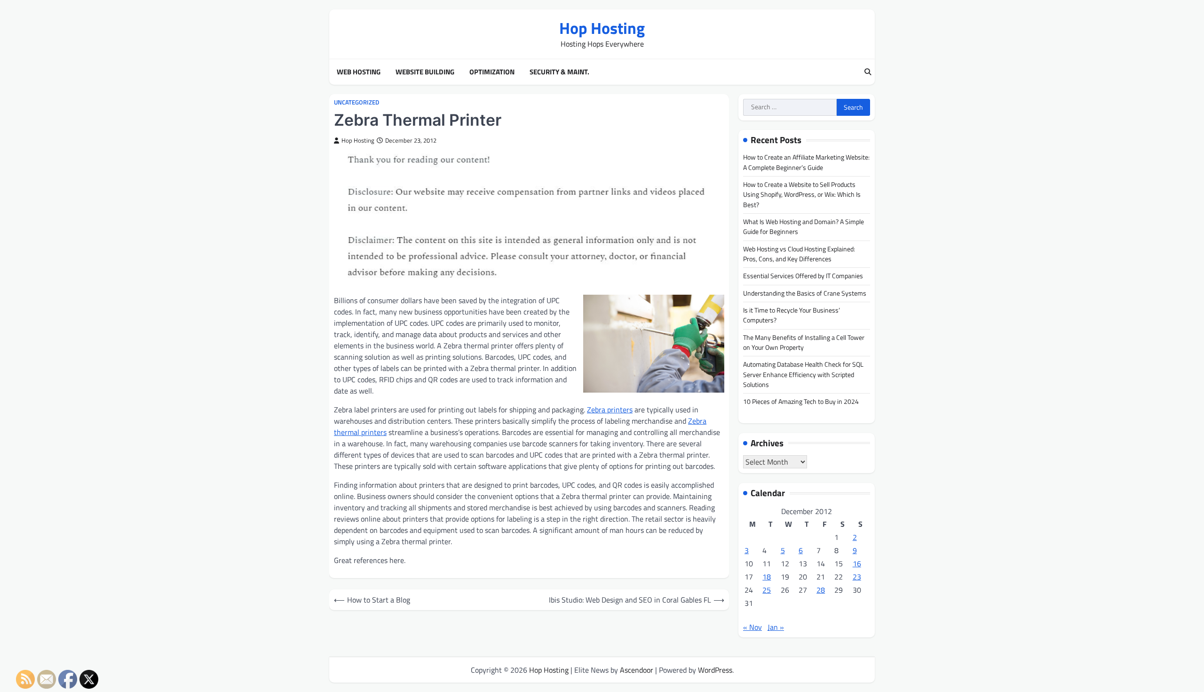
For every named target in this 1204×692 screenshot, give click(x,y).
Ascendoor (636, 670)
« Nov (752, 627)
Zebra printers (610, 409)
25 (766, 589)
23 (857, 576)
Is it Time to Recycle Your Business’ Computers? (791, 315)
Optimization (492, 72)
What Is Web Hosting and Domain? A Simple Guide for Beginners (803, 227)
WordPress (715, 670)
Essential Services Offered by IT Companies (803, 276)
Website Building (425, 72)
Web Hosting (358, 72)
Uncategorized (356, 102)
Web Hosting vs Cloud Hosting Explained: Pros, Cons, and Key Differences (799, 254)
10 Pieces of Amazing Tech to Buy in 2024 (801, 401)
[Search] (868, 72)
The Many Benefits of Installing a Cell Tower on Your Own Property (803, 342)
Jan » (776, 627)
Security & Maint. (559, 72)
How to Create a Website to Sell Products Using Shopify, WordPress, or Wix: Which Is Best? (802, 194)
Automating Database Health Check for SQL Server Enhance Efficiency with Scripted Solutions (803, 374)
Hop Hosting (602, 28)
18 (766, 576)
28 (820, 589)
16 (857, 563)
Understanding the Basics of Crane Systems (804, 293)
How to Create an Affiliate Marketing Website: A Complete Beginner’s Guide (806, 162)
